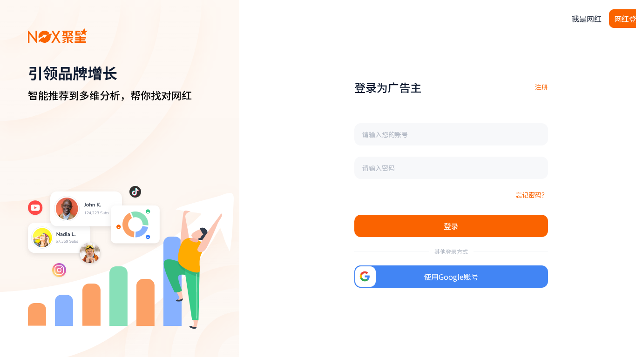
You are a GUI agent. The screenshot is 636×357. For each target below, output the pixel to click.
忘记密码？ (531, 194)
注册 (541, 87)
